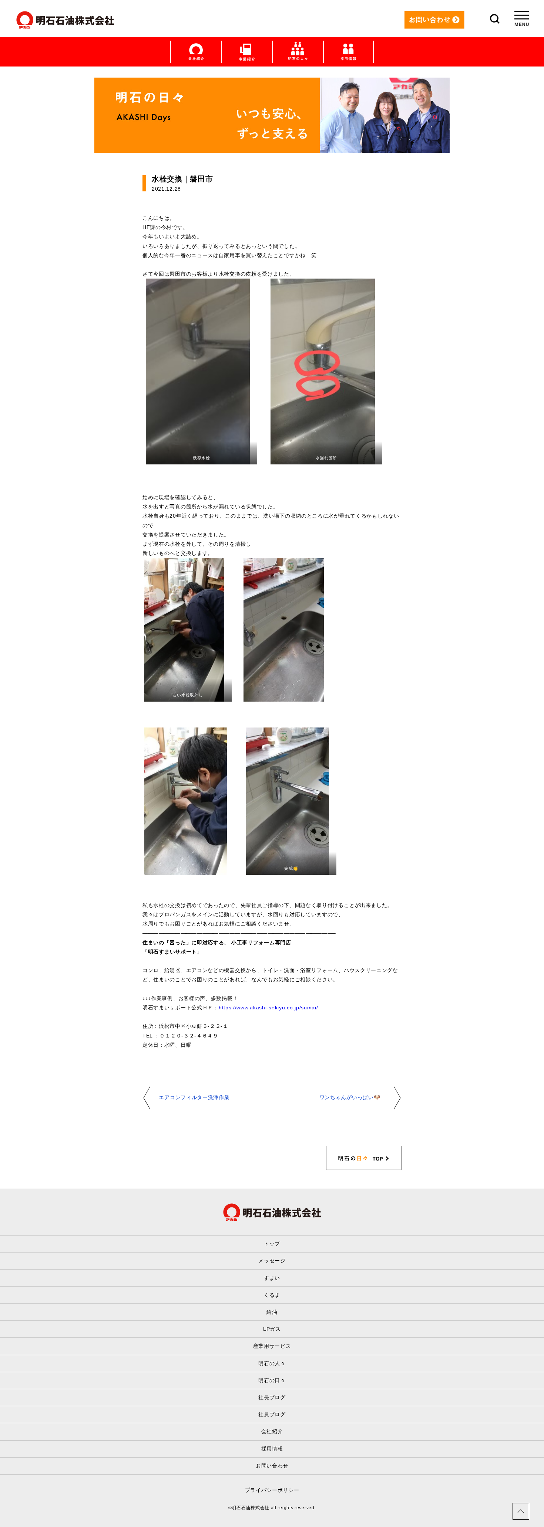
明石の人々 (272, 1363)
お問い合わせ (272, 1466)
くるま (272, 1295)
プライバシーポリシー (272, 1490)
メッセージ (272, 1261)
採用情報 (272, 1449)
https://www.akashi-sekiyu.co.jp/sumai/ (268, 1007)
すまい (272, 1278)
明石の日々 (272, 1380)
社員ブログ (272, 1414)
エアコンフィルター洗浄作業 (194, 1097)
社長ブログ (272, 1397)
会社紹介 (272, 1431)
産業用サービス (272, 1346)
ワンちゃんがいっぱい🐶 (349, 1097)
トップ (272, 1244)
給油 (271, 1312)
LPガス (272, 1329)
